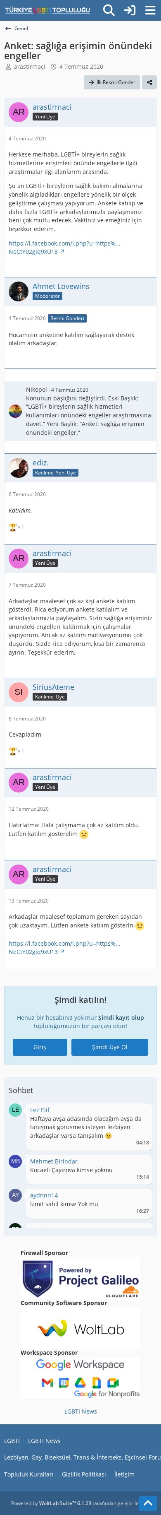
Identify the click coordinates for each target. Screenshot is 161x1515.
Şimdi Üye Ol (110, 1047)
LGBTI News (80, 1411)
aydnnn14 (44, 1195)
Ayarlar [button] (139, 1111)
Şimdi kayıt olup (121, 1017)
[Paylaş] (149, 82)
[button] (15, 1109)
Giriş (39, 1047)
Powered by (51, 1503)
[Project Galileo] (80, 1277)
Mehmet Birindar (54, 1161)
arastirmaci (29, 66)
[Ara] (109, 10)
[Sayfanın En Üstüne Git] (148, 1503)
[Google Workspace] (80, 1377)
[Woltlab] (80, 1327)
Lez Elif (40, 1110)
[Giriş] (129, 10)
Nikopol (36, 389)
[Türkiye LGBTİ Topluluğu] (47, 10)
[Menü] (150, 10)
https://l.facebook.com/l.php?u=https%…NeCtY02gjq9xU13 (64, 247)
